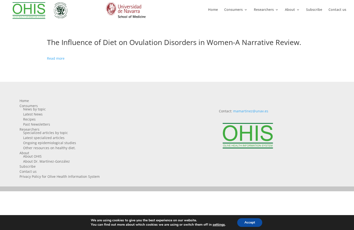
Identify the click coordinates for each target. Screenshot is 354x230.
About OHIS (32, 156)
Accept (249, 222)
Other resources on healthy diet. (49, 148)
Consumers (233, 10)
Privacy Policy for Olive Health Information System (60, 176)
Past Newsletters (36, 124)
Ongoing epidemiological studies (49, 143)
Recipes (29, 119)
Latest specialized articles (44, 137)
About (290, 10)
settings (219, 225)
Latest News (33, 114)
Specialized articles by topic (45, 132)
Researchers (264, 10)
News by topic (34, 109)
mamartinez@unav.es (250, 111)
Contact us (337, 10)
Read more (56, 58)
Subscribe (314, 10)
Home (213, 10)
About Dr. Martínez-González (46, 161)
